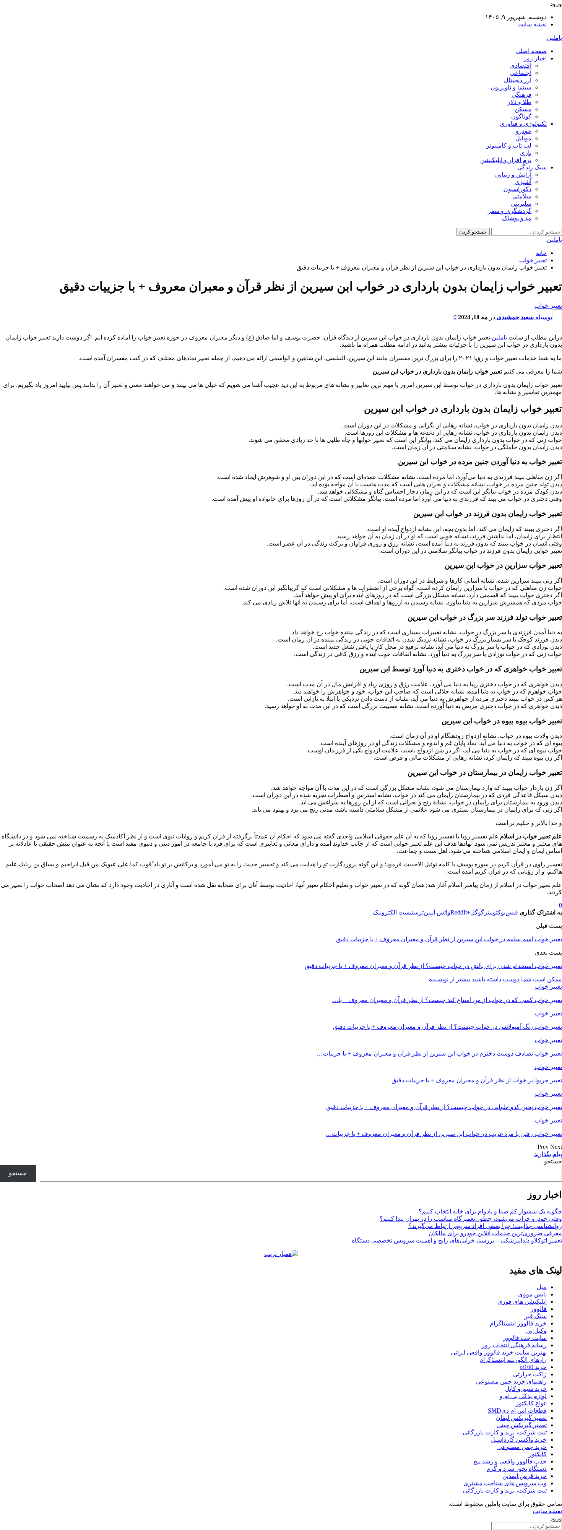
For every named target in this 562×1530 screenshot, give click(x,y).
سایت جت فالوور (525, 1338)
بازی (525, 152)
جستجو (553, 1161)
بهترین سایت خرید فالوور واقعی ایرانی (499, 1352)
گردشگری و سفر (509, 211)
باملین (554, 37)
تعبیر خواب (548, 305)
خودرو (523, 131)
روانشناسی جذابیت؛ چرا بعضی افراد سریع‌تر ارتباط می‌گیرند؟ (485, 1226)
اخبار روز (535, 58)
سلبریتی (521, 203)
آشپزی (523, 182)
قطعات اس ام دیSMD (517, 1410)
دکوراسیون (517, 189)
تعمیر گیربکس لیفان (521, 1418)
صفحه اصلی (531, 51)
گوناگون (521, 116)
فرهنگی (521, 94)
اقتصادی (520, 65)
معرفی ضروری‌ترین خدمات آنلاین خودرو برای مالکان (495, 1233)
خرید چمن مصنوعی (522, 1447)
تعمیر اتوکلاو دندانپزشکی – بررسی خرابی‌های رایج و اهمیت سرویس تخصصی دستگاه (457, 1240)
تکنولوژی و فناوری (523, 123)
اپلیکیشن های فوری (522, 1301)
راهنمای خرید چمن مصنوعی (511, 1381)
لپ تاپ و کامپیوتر (508, 145)
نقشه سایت (532, 24)
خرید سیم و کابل (526, 1388)
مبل (542, 1287)
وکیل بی (536, 1330)
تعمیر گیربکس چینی (522, 1425)
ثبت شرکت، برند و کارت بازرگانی (505, 1432)
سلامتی (521, 196)
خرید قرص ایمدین (524, 1476)
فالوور (539, 1309)
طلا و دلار (519, 102)
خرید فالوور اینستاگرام (518, 1323)
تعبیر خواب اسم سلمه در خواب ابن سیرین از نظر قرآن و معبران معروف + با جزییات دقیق (449, 939)
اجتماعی (520, 73)
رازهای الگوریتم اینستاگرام (513, 1359)
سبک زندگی (532, 167)
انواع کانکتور (531, 1403)
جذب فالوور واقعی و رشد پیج (510, 1461)
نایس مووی (532, 1294)
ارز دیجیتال (517, 80)
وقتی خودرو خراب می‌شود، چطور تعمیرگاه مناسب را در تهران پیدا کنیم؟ (471, 1218)
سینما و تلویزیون (511, 87)
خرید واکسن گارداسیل (519, 1439)
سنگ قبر (536, 1316)
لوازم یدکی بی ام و (523, 1396)
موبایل (523, 138)
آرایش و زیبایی (513, 174)
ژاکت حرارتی (530, 1374)
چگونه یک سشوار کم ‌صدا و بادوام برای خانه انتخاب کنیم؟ (490, 1211)
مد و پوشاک (516, 218)
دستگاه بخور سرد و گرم (517, 1468)
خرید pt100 (533, 1367)
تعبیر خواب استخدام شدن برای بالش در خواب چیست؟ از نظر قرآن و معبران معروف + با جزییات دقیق (433, 966)
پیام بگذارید (548, 1154)
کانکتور (538, 1454)
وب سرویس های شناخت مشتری (505, 1483)
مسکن (523, 109)
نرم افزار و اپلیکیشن (505, 160)
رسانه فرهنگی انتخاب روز (514, 1345)
